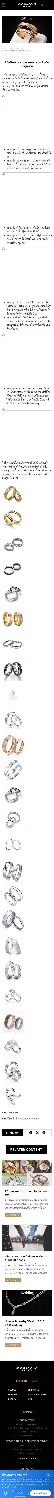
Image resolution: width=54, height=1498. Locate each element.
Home (4, 48)
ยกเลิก (20, 1493)
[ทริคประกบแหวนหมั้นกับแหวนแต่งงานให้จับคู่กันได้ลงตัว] (27, 1238)
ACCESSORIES (17, 48)
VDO (30, 1399)
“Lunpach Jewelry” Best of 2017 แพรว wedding (24, 1323)
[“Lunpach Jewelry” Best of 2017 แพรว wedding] (27, 1303)
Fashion (12, 1394)
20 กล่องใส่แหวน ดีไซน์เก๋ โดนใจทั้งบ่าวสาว (26, 1193)
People (12, 1390)
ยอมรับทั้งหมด (40, 1493)
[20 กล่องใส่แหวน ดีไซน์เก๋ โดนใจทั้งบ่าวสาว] (27, 1173)
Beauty (12, 1399)
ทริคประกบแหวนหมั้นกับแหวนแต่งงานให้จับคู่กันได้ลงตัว (26, 1258)
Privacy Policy (27, 1458)
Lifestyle (33, 1390)
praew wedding (37, 1394)
